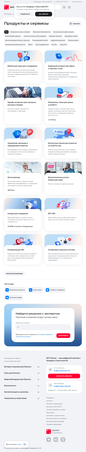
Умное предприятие (42, 45)
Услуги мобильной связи (12, 361)
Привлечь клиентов (55, 36)
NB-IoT (30, 45)
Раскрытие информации (54, 404)
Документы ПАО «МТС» (54, 407)
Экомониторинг (73, 40)
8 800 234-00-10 (62, 2)
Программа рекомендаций (55, 421)
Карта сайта (50, 413)
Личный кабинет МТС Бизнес (67, 390)
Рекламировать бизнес (40, 40)
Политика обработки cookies (55, 410)
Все (6, 32)
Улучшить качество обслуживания (35, 36)
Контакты (49, 401)
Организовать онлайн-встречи (63, 32)
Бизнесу (7, 2)
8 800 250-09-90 (62, 386)
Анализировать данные (13, 36)
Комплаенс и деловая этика (55, 416)
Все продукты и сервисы (12, 358)
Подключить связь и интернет (20, 32)
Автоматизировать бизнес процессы (17, 40)
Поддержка (52, 390)
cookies (19, 444)
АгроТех (54, 45)
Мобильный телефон (22, 323)
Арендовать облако (71, 36)
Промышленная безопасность (15, 45)
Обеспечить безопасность (41, 32)
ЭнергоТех (63, 45)
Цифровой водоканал (58, 40)
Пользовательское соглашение (56, 418)
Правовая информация (54, 424)
